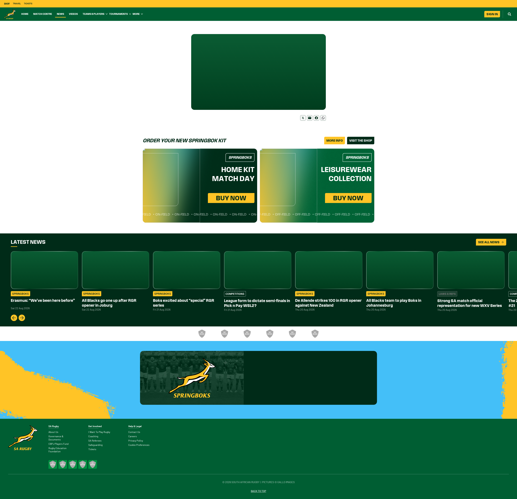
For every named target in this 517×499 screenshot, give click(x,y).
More (136, 14)
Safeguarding (95, 445)
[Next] (22, 318)
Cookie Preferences (138, 445)
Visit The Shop (360, 140)
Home (24, 14)
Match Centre (42, 14)
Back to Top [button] (258, 491)
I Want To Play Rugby (99, 432)
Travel (17, 3)
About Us (53, 432)
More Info (334, 140)
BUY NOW (231, 198)
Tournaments (118, 14)
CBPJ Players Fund (58, 444)
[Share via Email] (309, 118)
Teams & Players (93, 14)
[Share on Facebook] (316, 118)
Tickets (28, 3)
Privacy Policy (135, 441)
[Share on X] (303, 118)
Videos (73, 14)
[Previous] (14, 318)
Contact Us (134, 432)
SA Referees (95, 441)
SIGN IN (492, 14)
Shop (7, 3)
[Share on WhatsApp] (323, 118)
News (60, 14)
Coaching (93, 436)
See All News (488, 242)
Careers (132, 436)
